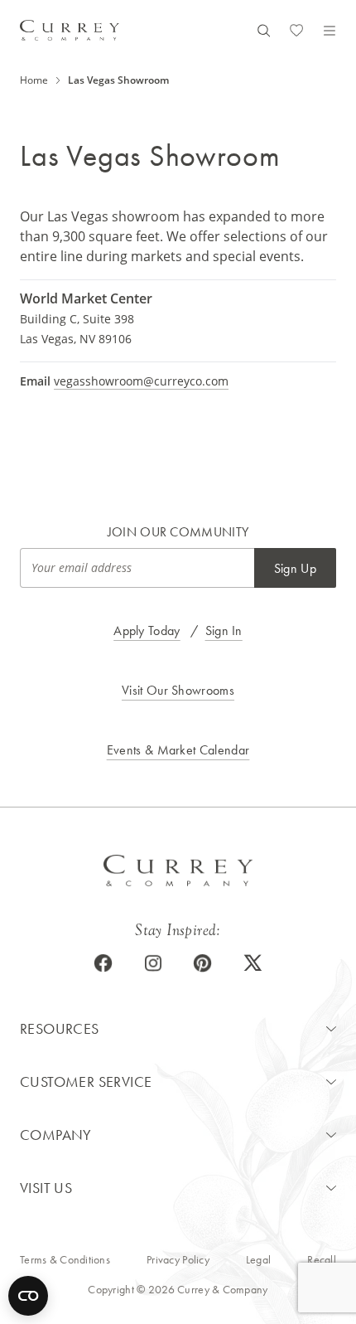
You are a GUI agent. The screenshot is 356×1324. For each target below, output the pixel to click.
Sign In (224, 630)
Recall (321, 1259)
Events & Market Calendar (178, 750)
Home (34, 80)
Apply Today (146, 630)
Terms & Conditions (65, 1259)
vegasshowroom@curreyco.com (141, 381)
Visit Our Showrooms (178, 690)
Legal (258, 1259)
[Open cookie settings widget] (28, 1296)
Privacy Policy (178, 1259)
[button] (178, 1029)
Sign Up (295, 568)
